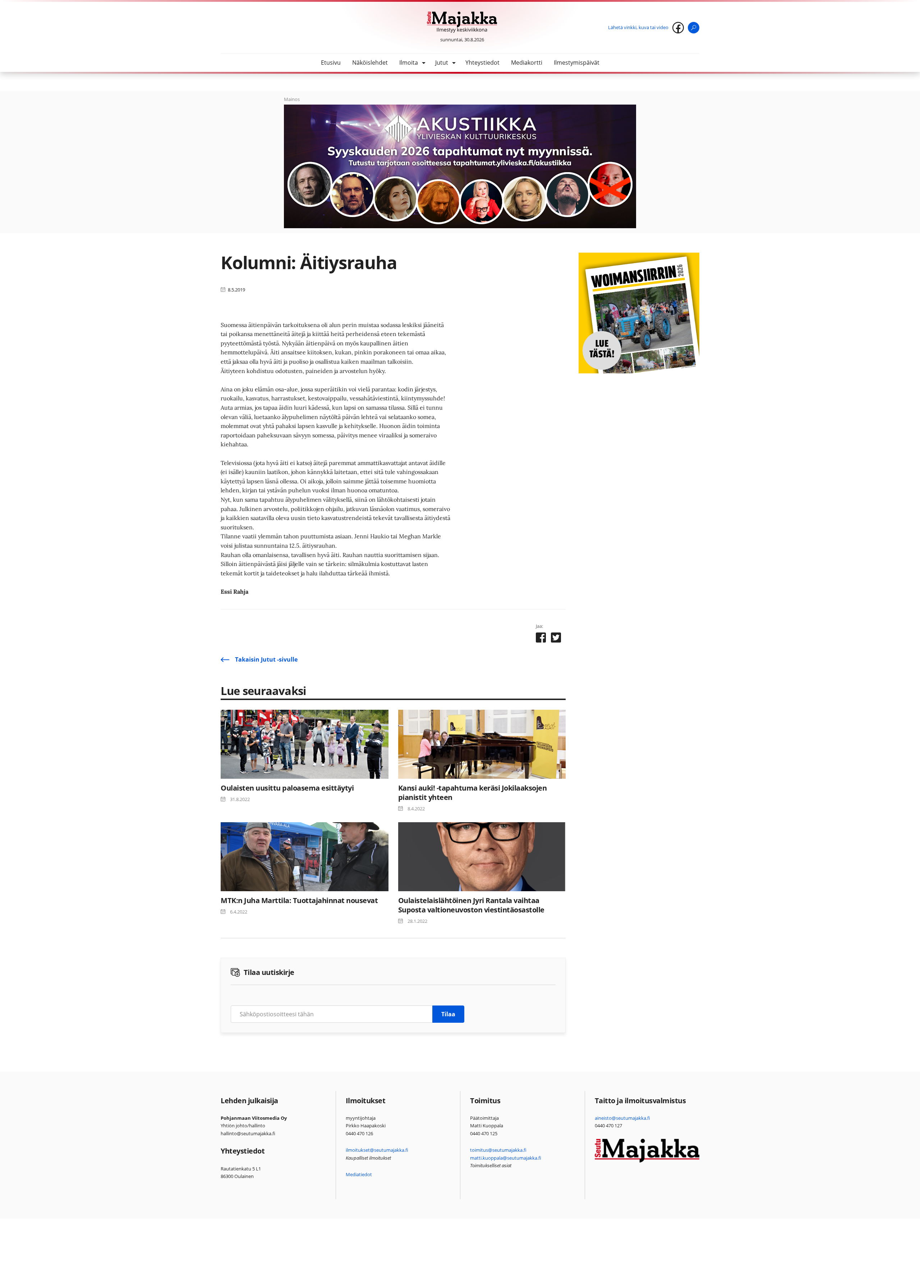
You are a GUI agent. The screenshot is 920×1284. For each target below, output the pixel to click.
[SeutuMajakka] (462, 22)
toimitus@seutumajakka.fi (498, 1150)
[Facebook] (678, 27)
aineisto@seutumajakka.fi (622, 1118)
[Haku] (693, 27)
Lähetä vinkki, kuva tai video (638, 27)
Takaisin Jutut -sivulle (266, 659)
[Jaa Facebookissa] (541, 638)
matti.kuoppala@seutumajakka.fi (505, 1158)
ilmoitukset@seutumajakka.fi (377, 1150)
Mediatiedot (359, 1174)
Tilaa (448, 1014)
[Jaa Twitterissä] (556, 638)
